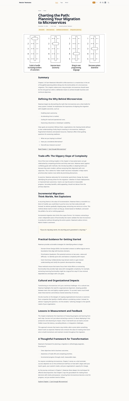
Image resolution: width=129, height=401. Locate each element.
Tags (61, 2)
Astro (66, 399)
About (66, 2)
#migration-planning (75, 29)
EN (94, 2)
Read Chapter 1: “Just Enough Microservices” (52, 149)
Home (39, 10)
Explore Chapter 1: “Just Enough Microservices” (53, 381)
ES (96, 2)
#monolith (41, 29)
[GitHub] (100, 2)
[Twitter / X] (103, 2)
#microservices (50, 29)
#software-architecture (62, 29)
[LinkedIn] (105, 2)
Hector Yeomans (25, 2)
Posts (56, 2)
